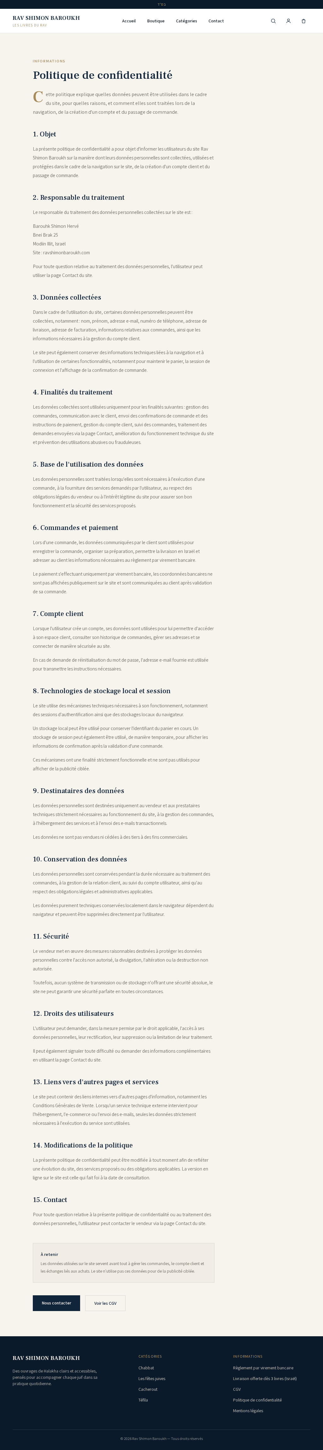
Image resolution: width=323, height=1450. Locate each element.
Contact (216, 21)
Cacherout (147, 1389)
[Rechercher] (273, 21)
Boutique (156, 21)
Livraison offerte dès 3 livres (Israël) (265, 1378)
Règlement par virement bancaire (263, 1368)
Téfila (143, 1400)
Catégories (186, 21)
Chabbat (146, 1368)
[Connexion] (288, 21)
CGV (237, 1389)
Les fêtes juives (151, 1378)
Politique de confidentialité (257, 1400)
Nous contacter (56, 1303)
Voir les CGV (105, 1303)
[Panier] (303, 21)
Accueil (129, 21)
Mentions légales (248, 1410)
